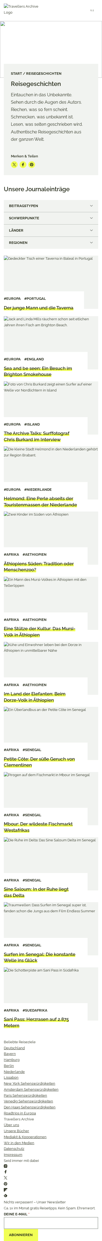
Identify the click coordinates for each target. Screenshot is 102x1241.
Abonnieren (21, 1235)
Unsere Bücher (16, 1131)
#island (32, 424)
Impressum (13, 1155)
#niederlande (38, 490)
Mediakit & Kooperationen (25, 1137)
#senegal (32, 750)
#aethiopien (35, 554)
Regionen (18, 243)
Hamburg (12, 1060)
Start (16, 73)
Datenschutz (14, 1149)
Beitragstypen (23, 206)
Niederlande (14, 1072)
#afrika (11, 554)
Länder (16, 230)
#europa (12, 299)
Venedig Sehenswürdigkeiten (28, 1101)
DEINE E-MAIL (16, 1214)
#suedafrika (35, 1010)
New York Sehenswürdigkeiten (29, 1083)
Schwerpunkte (24, 218)
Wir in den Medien (19, 1143)
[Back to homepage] (23, 10)
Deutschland (14, 1048)
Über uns (11, 1125)
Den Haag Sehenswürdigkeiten (29, 1107)
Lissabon (11, 1077)
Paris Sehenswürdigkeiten (25, 1095)
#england (34, 359)
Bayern (10, 1054)
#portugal (35, 299)
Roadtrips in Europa (20, 1113)
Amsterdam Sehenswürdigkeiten (31, 1089)
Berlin (9, 1066)
